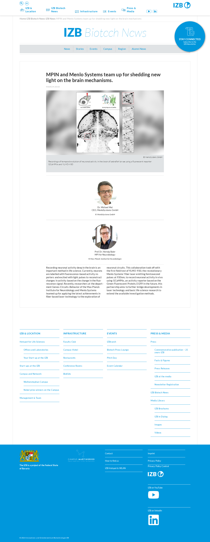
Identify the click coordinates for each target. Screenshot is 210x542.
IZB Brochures (162, 408)
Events (112, 11)
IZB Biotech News (58, 10)
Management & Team (30, 398)
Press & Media (131, 10)
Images (158, 424)
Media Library (158, 400)
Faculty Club (69, 341)
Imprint (151, 453)
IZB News (51, 18)
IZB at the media (163, 376)
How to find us (112, 460)
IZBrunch (111, 341)
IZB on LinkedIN (155, 11)
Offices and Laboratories (36, 349)
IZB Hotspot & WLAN (115, 468)
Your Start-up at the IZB (36, 357)
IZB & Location (30, 10)
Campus (107, 48)
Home (23, 18)
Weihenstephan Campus (36, 382)
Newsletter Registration (167, 384)
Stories (80, 48)
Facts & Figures (162, 360)
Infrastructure (89, 11)
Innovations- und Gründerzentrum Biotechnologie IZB (47, 538)
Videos (158, 432)
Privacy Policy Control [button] (158, 466)
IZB (105, 32)
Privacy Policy (154, 460)
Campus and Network (31, 374)
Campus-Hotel (70, 349)
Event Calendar (115, 365)
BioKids (67, 374)
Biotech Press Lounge (118, 349)
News (67, 48)
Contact (109, 453)
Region (122, 48)
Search (70, 7)
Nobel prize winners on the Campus (41, 390)
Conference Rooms (72, 365)
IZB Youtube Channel (148, 11)
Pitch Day (112, 357)
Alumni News (139, 48)
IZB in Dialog (161, 416)
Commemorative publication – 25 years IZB (171, 351)
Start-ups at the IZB (30, 365)
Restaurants (69, 357)
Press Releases (162, 368)
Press (153, 341)
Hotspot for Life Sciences (32, 341)
